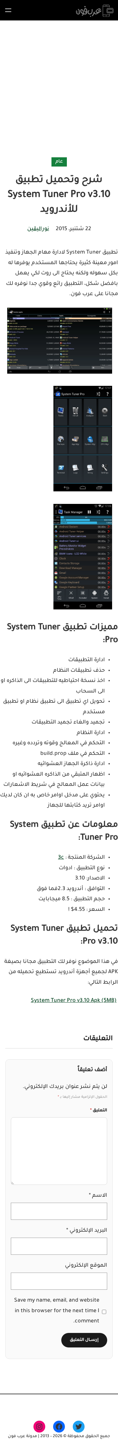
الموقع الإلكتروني (86, 1266)
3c (61, 858)
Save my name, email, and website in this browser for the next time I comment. (56, 1311)
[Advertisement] (59, 90)
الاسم (98, 1196)
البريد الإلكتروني (86, 1231)
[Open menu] (8, 10)
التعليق (98, 1110)
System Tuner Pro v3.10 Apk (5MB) (74, 1001)
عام (59, 162)
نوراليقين (38, 229)
